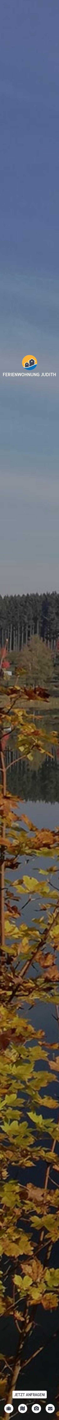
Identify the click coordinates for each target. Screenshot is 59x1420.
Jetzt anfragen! (29, 1394)
